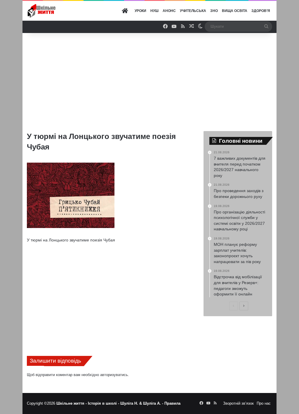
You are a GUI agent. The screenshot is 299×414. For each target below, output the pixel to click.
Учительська (193, 11)
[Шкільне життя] (41, 11)
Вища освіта (234, 11)
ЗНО (214, 11)
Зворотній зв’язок (238, 403)
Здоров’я (260, 11)
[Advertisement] (160, 80)
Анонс (169, 11)
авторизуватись (114, 375)
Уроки (140, 11)
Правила (172, 403)
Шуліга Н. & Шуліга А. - (142, 403)
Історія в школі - (104, 403)
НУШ (154, 11)
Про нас (264, 403)
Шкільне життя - (72, 403)
